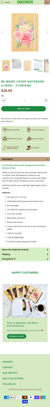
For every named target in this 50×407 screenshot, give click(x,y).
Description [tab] (25, 159)
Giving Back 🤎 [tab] (25, 259)
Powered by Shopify (33, 389)
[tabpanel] (25, 204)
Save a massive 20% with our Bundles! (22, 324)
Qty (2, 96)
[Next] (47, 32)
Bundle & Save (16, 336)
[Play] (25, 32)
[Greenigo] (25, 2)
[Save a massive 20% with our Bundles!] (25, 301)
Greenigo (19, 389)
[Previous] (3, 32)
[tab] (25, 250)
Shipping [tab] (25, 254)
